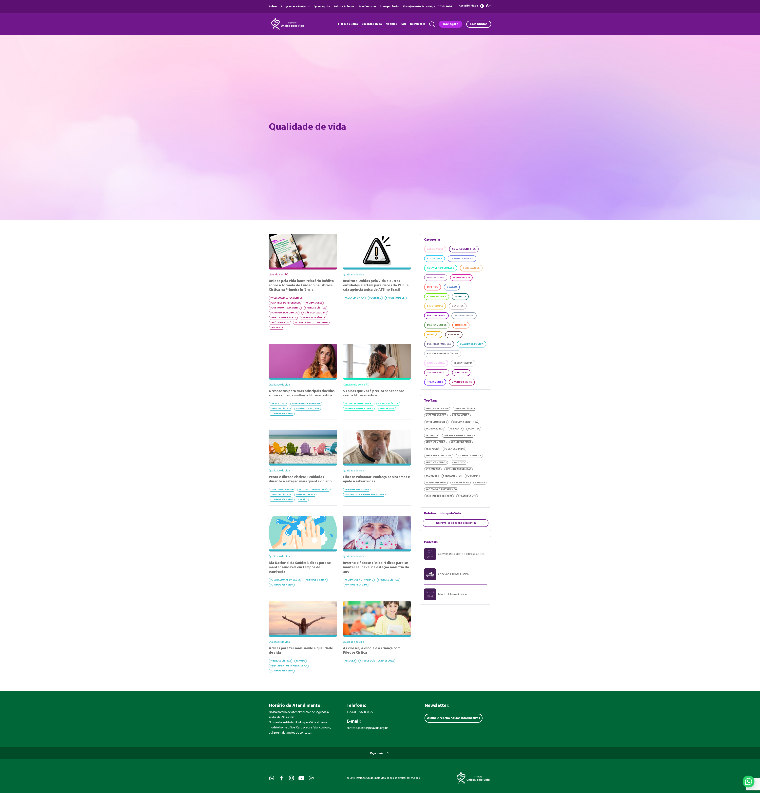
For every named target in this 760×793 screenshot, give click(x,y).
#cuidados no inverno (358, 580)
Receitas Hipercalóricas (442, 353)
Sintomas (461, 372)
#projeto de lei (395, 298)
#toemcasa (433, 469)
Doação (452, 287)
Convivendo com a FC (440, 268)
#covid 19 (432, 435)
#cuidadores (313, 303)
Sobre (273, 6)
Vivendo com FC (462, 382)
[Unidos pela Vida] (287, 24)
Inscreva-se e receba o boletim (455, 523)
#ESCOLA (349, 661)
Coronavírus (471, 268)
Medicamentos (436, 325)
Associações (435, 249)
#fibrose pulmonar (356, 489)
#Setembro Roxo (436, 415)
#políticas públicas (458, 469)
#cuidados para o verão (314, 489)
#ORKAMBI (472, 476)
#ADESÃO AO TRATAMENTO (441, 489)
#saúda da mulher (307, 408)
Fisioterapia (435, 306)
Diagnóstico (461, 277)
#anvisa (480, 483)
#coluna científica (465, 422)
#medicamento (435, 442)
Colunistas (434, 258)
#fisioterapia (460, 483)
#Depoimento (460, 415)
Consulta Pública (462, 258)
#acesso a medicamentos (286, 298)
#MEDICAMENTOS (436, 462)
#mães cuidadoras (315, 313)
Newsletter (417, 24)
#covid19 (431, 476)
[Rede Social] (271, 778)
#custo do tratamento (285, 308)
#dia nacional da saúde (285, 580)
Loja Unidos (478, 24)
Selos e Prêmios (344, 6)
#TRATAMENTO (452, 476)
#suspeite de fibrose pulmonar (364, 494)
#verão (302, 499)
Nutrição (433, 334)
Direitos (432, 287)
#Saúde (300, 661)
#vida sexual (386, 408)
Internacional (464, 315)
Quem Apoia (322, 6)
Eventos (460, 296)
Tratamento (435, 382)
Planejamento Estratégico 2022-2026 (427, 6)
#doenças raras (454, 449)
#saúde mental (280, 323)
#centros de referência (285, 303)
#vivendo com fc (436, 422)
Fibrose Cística (348, 24)
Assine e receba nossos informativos (453, 718)
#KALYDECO (459, 462)
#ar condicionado (282, 489)
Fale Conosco (367, 6)
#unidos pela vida (281, 413)
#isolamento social (439, 456)
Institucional (436, 315)
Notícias (391, 24)
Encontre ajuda (372, 24)
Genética (458, 306)
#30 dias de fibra (436, 483)
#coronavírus (435, 429)
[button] (748, 781)
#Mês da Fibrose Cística (458, 435)
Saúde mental (436, 363)
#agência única (354, 298)
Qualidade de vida (471, 344)
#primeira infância (313, 318)
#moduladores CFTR (283, 318)
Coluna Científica (464, 249)
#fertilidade (278, 404)
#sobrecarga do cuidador (311, 323)
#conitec (375, 298)
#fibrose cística (315, 308)
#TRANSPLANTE (467, 496)
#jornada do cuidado (284, 313)
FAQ (403, 24)
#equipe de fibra (461, 442)
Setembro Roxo (436, 372)
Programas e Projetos (295, 6)
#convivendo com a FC (358, 404)
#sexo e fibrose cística (358, 408)
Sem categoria (463, 363)
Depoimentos (435, 277)
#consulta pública (469, 456)
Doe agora (450, 24)
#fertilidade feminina (306, 404)
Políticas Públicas (439, 344)
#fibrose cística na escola (377, 661)
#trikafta (276, 328)
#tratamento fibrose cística (288, 666)
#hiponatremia (305, 494)
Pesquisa (454, 334)
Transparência (389, 6)
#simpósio (432, 449)
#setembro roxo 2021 (439, 496)
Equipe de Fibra (436, 296)
